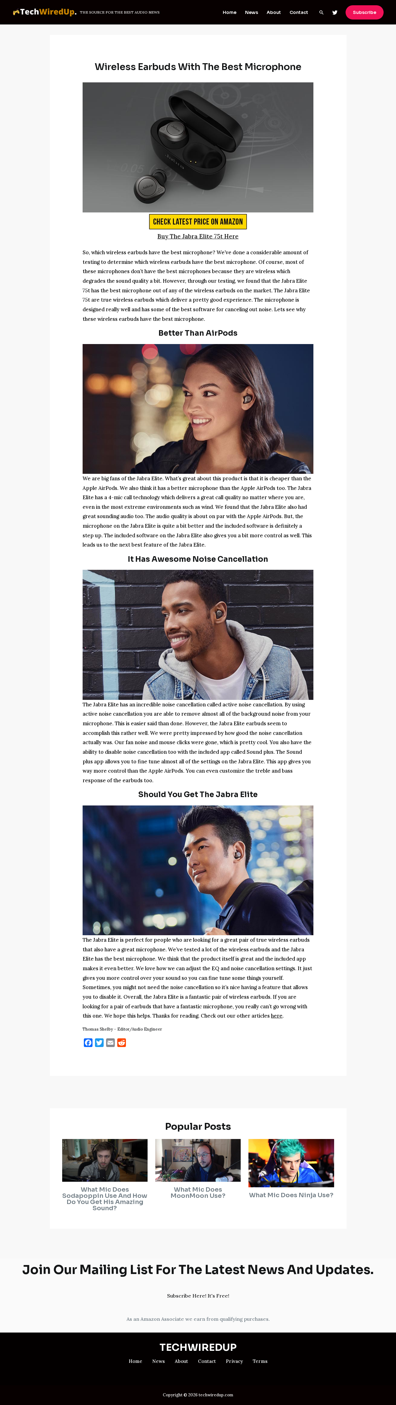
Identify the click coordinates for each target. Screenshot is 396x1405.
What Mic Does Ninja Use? (291, 1195)
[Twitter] (334, 12)
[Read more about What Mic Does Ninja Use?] (291, 1162)
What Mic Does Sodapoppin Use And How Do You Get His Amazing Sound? (104, 1199)
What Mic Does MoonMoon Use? (198, 1193)
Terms (260, 1361)
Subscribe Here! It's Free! (198, 1296)
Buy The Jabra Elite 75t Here (198, 236)
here (276, 1015)
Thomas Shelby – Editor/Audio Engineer (122, 1029)
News (251, 12)
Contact (299, 12)
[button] (321, 12)
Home (229, 12)
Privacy (234, 1361)
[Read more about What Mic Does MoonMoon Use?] (198, 1160)
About (274, 12)
